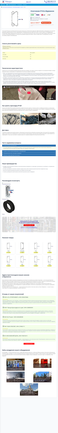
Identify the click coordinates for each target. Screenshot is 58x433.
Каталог (3, 4)
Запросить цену (46, 22)
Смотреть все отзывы (29, 343)
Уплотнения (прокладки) (16, 7)
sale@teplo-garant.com (51, 2)
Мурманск (29, 2)
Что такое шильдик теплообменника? (10, 145)
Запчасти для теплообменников (7, 7)
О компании (19, 4)
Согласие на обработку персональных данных (31, 227)
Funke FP (22, 7)
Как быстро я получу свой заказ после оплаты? (11, 155)
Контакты (25, 4)
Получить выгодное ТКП (29, 225)
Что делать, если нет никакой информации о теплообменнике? (14, 151)
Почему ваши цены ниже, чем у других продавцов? (12, 153)
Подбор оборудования (12, 4)
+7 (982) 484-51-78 (51, 1)
